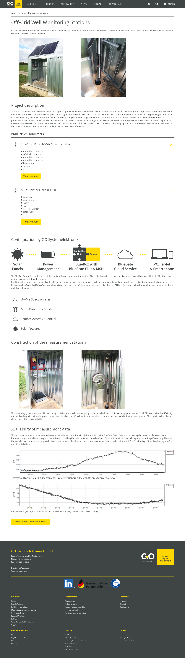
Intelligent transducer (19, 607)
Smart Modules (17, 604)
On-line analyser (17, 613)
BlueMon (14, 641)
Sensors (14, 601)
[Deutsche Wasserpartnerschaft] (93, 583)
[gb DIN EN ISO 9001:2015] (115, 583)
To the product (30, 176)
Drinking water (71, 604)
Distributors (124, 607)
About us (32, 4)
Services (123, 601)
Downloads (115, 4)
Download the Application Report (31, 522)
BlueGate (14, 644)
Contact (98, 4)
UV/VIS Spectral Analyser (21, 638)
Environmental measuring (75, 613)
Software (14, 619)
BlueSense (15, 635)
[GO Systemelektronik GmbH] (14, 1)
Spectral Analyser (18, 616)
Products (49, 4)
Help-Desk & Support (73, 638)
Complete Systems (20, 630)
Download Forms (71, 650)
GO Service (69, 635)
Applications (67, 4)
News (84, 4)
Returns (68, 647)
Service (68, 630)
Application (18, 13)
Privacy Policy (125, 638)
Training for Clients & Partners (77, 641)
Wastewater (70, 601)
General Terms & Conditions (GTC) (133, 641)
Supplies (14, 625)
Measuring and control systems (23, 610)
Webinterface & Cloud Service (23, 622)
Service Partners (71, 644)
